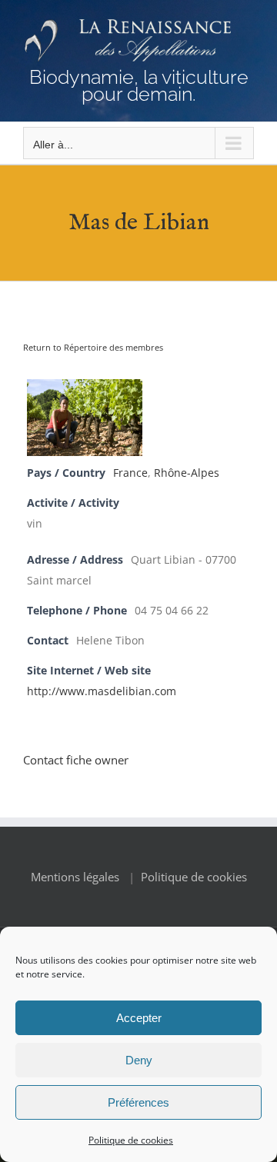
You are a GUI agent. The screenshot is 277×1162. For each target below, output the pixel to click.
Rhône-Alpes (186, 473)
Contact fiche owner (75, 759)
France (130, 473)
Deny (138, 1060)
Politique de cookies (130, 1140)
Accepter (139, 1017)
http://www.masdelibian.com (101, 691)
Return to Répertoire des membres (93, 347)
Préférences (138, 1102)
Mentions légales (75, 876)
